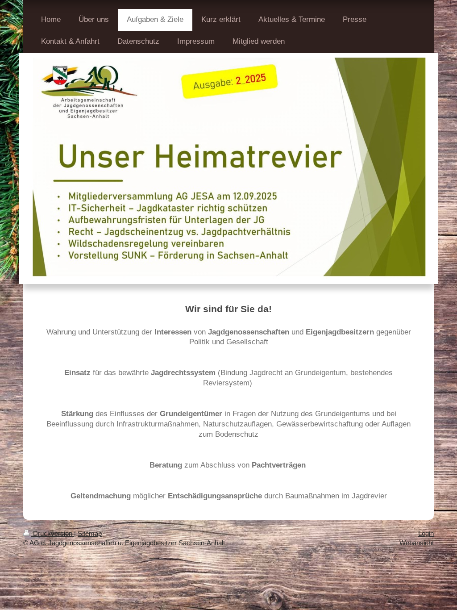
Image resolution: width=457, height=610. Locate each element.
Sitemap (90, 533)
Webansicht (416, 543)
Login (426, 533)
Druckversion (52, 533)
